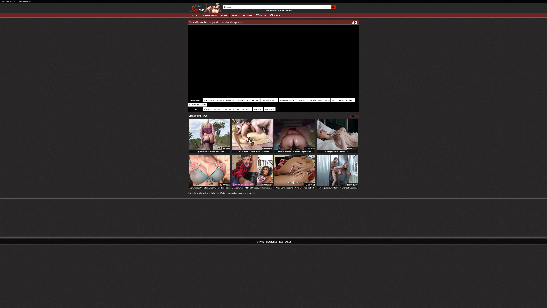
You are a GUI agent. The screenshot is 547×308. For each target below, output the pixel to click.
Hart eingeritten (243, 109)
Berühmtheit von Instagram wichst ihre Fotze (210, 188)
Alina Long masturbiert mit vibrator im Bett (295, 188)
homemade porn (287, 100)
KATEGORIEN (210, 15)
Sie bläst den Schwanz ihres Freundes (252, 151)
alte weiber (209, 100)
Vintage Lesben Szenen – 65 (337, 151)
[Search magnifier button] (333, 7)
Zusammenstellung (197, 105)
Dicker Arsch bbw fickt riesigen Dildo (294, 151)
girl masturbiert (269, 100)
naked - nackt (338, 100)
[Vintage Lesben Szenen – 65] (337, 134)
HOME (195, 15)
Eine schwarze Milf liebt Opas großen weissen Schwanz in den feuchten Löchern (267, 188)
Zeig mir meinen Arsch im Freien (209, 151)
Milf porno (269, 109)
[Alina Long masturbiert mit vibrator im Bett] (294, 170)
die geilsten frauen (225, 100)
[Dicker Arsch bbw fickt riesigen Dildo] (294, 134)
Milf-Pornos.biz (25, 1)
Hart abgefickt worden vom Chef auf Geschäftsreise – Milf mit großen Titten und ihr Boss (356, 188)
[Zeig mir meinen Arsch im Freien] (209, 134)
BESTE (224, 15)
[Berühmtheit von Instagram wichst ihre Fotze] (209, 170)
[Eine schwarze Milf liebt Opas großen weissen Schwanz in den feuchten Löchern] (252, 170)
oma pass (350, 100)
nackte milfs (323, 100)
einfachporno (242, 100)
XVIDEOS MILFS (8, 1)
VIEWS (235, 15)
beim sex (207, 109)
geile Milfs (229, 109)
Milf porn (258, 109)
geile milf (255, 100)
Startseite (192, 193)
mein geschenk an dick (306, 100)
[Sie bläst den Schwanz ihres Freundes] (252, 134)
